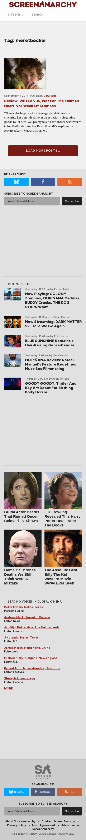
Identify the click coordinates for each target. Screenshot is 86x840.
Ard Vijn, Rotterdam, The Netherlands (31, 627)
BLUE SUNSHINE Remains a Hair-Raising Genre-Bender (50, 342)
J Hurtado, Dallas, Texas (21, 637)
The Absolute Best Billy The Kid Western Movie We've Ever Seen (60, 576)
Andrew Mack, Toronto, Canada (27, 617)
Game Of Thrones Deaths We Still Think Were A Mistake (20, 576)
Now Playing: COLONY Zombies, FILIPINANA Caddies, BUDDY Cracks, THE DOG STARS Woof (53, 300)
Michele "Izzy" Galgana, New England (31, 658)
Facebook (44, 792)
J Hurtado (50, 95)
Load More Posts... (43, 150)
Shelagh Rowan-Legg (19, 678)
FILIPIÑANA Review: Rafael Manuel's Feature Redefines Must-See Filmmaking (50, 364)
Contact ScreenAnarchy (58, 821)
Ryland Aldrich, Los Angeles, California (32, 668)
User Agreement (43, 825)
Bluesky (19, 792)
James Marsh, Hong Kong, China (27, 648)
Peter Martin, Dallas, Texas (23, 607)
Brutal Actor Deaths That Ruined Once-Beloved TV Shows (21, 516)
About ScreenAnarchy (20, 821)
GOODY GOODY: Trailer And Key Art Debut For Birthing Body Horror (51, 387)
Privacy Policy (16, 825)
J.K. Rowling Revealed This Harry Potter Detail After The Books (62, 518)
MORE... (9, 688)
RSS (71, 792)
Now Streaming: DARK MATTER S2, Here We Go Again (53, 323)
